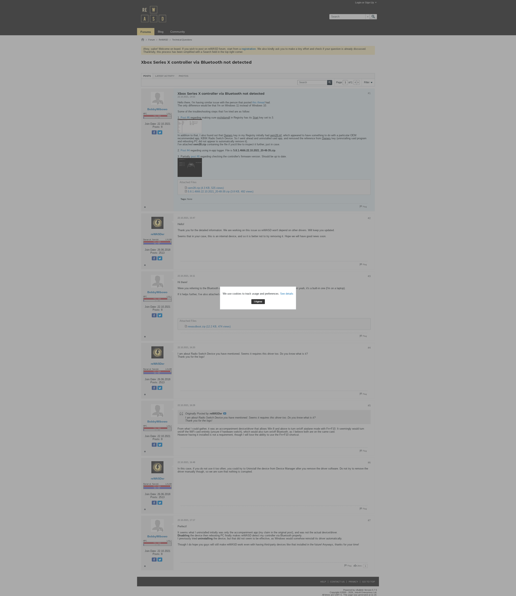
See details (286, 293)
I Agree (258, 301)
